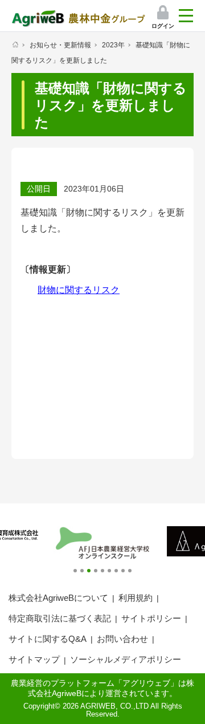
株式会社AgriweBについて (58, 598)
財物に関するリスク (79, 290)
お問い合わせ (122, 639)
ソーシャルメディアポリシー (125, 659)
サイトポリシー (151, 618)
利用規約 (135, 598)
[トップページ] (15, 44)
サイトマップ (34, 659)
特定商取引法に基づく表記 (60, 618)
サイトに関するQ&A (48, 639)
